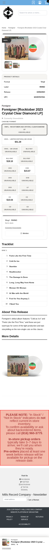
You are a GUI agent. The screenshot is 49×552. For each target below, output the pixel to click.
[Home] (8, 13)
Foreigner (11, 28)
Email (25, 490)
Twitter (25, 482)
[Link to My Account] (40, 3)
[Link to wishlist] (33, 3)
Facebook (25, 479)
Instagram (25, 485)
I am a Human (33, 500)
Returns (39, 517)
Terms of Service (24, 518)
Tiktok (25, 487)
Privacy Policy (9, 518)
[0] (46, 3)
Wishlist (26, 233)
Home (4, 28)
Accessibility (24, 524)
